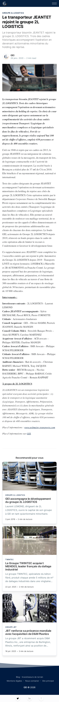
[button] (54, 3)
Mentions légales (14, 681)
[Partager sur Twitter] (17, 698)
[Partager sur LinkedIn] (29, 698)
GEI (12, 55)
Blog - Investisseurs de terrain (29, 677)
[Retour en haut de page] (41, 698)
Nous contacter (32, 681)
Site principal (48, 681)
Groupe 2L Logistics (13, 13)
